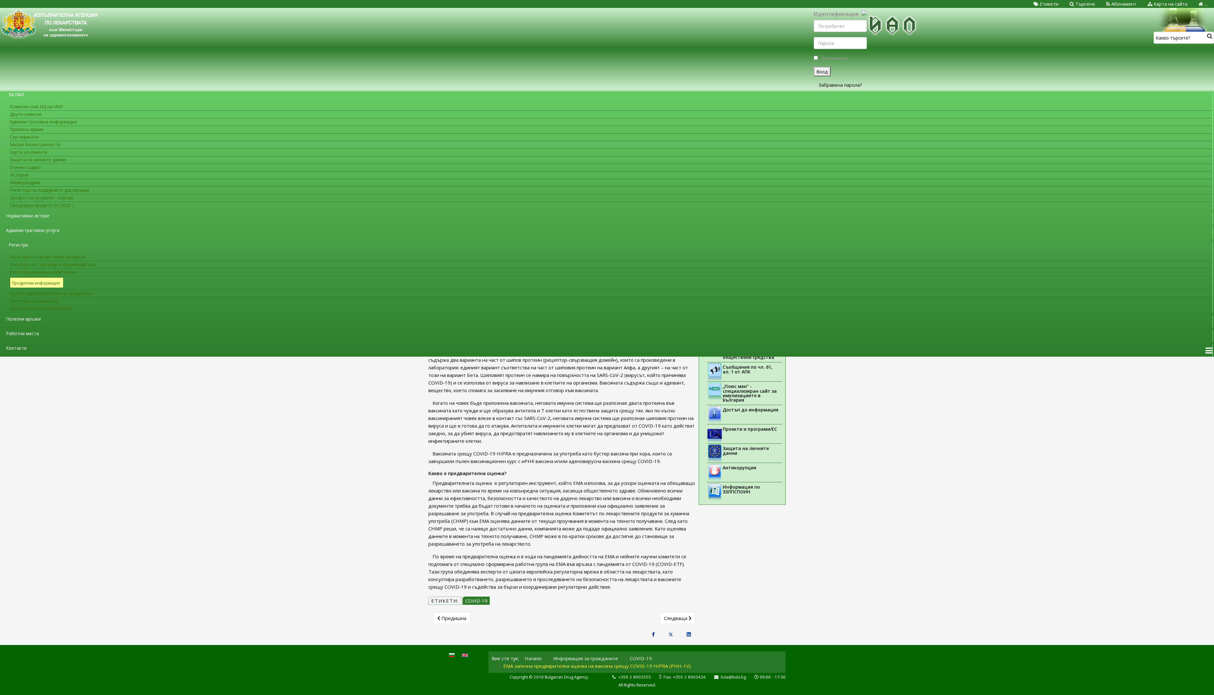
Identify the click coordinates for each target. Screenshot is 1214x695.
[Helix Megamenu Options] (1208, 351)
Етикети (1048, 4)
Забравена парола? (840, 85)
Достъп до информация (750, 410)
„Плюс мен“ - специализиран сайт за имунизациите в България (750, 393)
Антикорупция (739, 468)
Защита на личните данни (746, 450)
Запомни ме (835, 58)
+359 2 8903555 (634, 677)
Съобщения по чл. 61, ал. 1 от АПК (747, 369)
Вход (822, 71)
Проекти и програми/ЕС (750, 429)
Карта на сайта (1169, 4)
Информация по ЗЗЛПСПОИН (741, 489)
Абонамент (1123, 4)
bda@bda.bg (733, 677)
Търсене (1084, 4)
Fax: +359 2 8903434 (685, 677)
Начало (533, 658)
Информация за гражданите (585, 658)
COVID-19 (476, 601)
